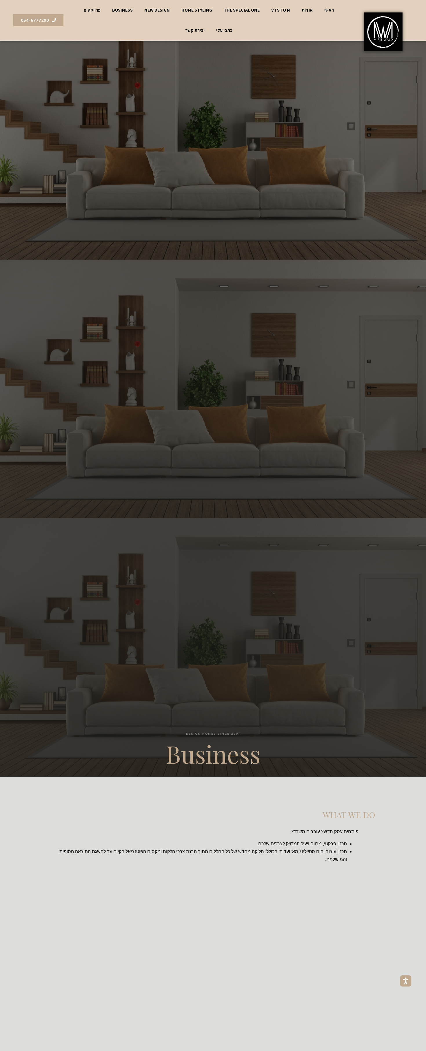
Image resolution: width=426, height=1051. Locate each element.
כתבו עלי (224, 30)
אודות (307, 10)
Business (122, 10)
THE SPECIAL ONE (242, 10)
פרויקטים (92, 10)
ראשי (329, 10)
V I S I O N (280, 10)
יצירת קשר (195, 30)
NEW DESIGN (157, 10)
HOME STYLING (196, 10)
